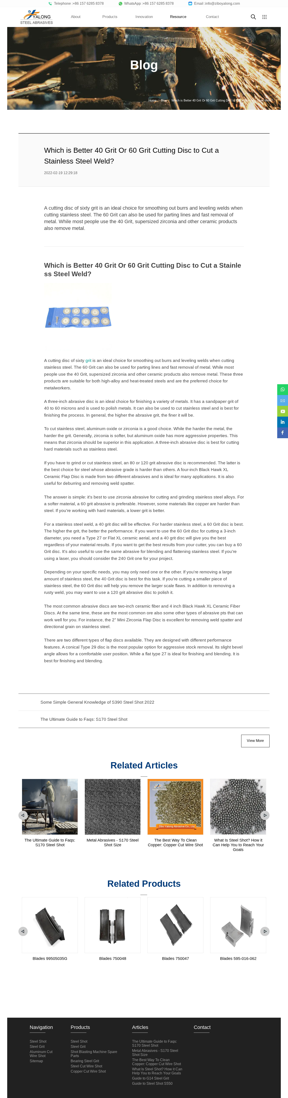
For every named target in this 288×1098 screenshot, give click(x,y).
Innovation (144, 17)
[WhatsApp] (282, 386)
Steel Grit (37, 1047)
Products (109, 17)
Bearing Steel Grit (85, 1061)
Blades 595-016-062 (238, 958)
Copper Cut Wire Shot (88, 1071)
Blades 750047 (175, 958)
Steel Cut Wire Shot (86, 1066)
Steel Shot (38, 1041)
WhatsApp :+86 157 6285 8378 (148, 3)
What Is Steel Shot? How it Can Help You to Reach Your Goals (238, 845)
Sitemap (36, 1061)
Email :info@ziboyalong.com (216, 3)
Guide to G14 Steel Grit (150, 1078)
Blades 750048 (112, 958)
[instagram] (282, 419)
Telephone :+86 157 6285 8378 (78, 3)
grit (88, 360)
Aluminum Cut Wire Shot (41, 1054)
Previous (23, 815)
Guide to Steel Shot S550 (152, 1083)
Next (265, 815)
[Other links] (264, 17)
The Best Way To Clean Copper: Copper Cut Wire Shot (175, 842)
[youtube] (282, 408)
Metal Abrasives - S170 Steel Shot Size (113, 842)
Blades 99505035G (50, 958)
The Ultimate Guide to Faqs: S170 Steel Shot (50, 842)
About (76, 17)
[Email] (282, 397)
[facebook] (282, 429)
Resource (178, 17)
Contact (212, 17)
